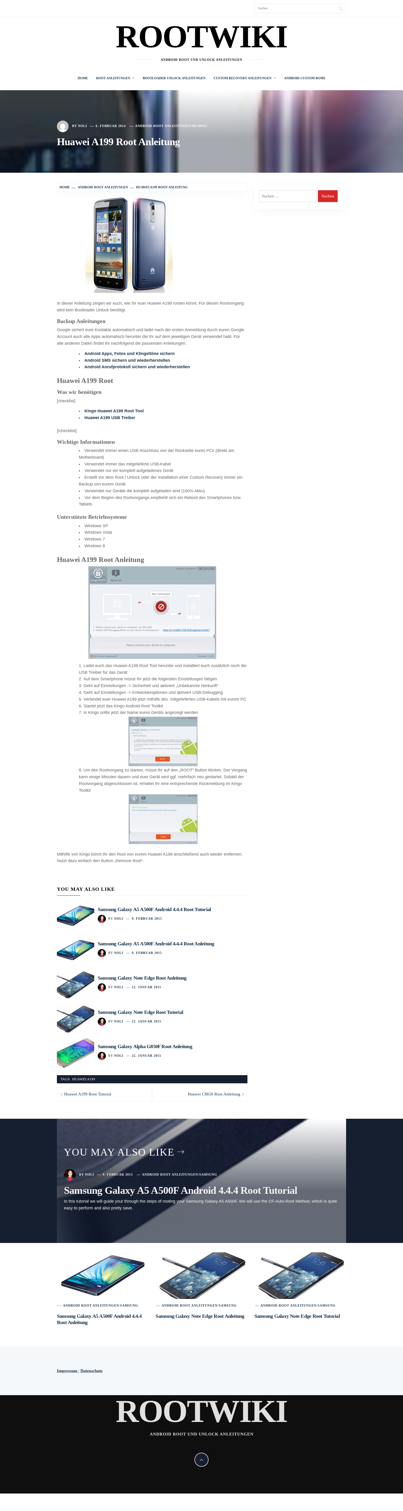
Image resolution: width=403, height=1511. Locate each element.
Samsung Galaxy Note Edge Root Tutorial (140, 1012)
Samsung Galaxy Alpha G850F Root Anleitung (145, 1046)
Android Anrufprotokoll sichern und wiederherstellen (137, 367)
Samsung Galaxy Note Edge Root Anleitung (142, 978)
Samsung (208, 1174)
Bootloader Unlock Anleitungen (174, 78)
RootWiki (202, 36)
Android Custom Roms (304, 78)
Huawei (199, 126)
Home (83, 78)
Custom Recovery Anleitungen (242, 78)
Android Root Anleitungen (163, 126)
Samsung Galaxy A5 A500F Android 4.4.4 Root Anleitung (156, 944)
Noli (82, 126)
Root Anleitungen (113, 78)
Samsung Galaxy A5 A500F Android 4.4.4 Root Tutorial (154, 909)
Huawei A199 (83, 1079)
